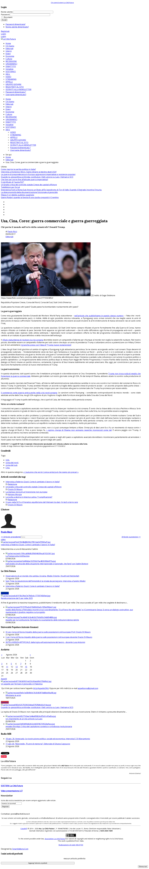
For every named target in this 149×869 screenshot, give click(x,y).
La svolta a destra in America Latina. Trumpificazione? (29, 497)
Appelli (4, 678)
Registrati (5, 31)
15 (26, 667)
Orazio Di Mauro (15, 489)
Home (8, 99)
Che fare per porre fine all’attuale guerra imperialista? (24, 179)
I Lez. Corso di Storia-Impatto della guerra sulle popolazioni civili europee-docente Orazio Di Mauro (49, 637)
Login (3, 34)
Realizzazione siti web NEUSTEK (71, 845)
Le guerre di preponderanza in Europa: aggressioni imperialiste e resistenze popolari (38, 174)
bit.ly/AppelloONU (41, 688)
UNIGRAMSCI (11, 119)
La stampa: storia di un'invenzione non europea (26, 492)
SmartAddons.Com (20, 849)
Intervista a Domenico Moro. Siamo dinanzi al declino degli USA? (29, 172)
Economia (10, 112)
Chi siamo (54, 3)
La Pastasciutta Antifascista (17, 556)
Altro (8, 129)
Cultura (9, 114)
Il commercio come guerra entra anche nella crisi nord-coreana (29, 392)
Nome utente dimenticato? (17, 27)
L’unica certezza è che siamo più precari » (61, 472)
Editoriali (9, 104)
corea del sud (11, 465)
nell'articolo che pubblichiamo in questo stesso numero (99, 315)
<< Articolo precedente (11, 537)
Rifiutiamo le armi (13, 695)
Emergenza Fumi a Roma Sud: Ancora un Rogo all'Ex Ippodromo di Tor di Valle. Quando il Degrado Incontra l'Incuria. (51, 189)
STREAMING (15, 135)
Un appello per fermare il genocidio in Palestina (21, 684)
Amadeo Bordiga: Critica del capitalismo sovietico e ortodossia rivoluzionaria (39, 726)
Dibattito (5, 702)
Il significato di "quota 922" (12, 182)
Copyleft (23, 828)
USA (7, 460)
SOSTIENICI (11, 127)
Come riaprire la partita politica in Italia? (18, 169)
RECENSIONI (11, 117)
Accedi (4, 20)
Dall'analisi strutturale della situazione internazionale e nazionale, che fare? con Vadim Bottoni (47, 563)
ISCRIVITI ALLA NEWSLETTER (23, 145)
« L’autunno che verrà (33, 472)
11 (7, 667)
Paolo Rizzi (12, 231)
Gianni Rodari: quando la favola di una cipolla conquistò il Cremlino (30, 197)
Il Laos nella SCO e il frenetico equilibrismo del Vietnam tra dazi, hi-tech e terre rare (42, 502)
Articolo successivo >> (131, 537)
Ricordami (8, 17)
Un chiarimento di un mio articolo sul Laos (24, 719)
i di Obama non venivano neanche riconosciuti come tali (79, 430)
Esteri (8, 109)
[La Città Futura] (8, 39)
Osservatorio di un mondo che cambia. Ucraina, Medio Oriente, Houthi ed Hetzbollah (42, 576)
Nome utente (7, 12)
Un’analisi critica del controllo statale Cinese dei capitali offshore (29, 184)
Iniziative (9, 124)
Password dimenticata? (15, 24)
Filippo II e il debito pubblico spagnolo (17, 195)
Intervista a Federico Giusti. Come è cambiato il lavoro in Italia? (33, 481)
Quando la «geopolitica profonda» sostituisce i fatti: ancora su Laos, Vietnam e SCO (37, 177)
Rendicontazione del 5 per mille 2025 (17, 598)
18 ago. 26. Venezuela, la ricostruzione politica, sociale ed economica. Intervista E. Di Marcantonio (48, 738)
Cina (7, 467)
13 (16, 667)
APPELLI (13, 137)
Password (5, 14)
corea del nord (12, 462)
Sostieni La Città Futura (66, 3)
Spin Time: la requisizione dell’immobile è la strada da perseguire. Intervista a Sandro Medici (45, 581)
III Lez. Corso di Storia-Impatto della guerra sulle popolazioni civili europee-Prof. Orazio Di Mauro (48, 632)
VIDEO (13, 132)
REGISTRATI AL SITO (19, 142)
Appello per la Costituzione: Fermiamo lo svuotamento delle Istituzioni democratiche (42, 620)
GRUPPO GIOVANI (18, 140)
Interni (9, 106)
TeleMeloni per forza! (10, 187)
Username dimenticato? (20, 150)
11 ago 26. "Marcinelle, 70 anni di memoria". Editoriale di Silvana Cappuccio (38, 744)
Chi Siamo (10, 101)
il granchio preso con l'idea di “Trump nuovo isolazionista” (46, 345)
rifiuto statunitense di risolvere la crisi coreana (22, 340)
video (3, 539)
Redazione (12, 484)
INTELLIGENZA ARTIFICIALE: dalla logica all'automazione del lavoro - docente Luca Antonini (45, 642)
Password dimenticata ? (20, 147)
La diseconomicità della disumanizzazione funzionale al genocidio (29, 192)
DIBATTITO (11, 122)
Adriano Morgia (15, 494)
